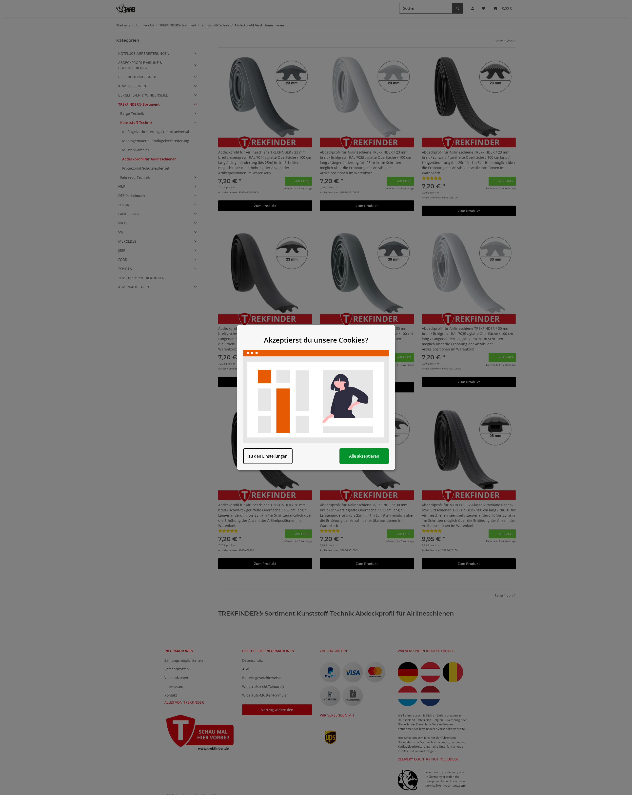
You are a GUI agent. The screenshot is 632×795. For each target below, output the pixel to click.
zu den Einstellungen (268, 456)
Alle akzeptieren (364, 456)
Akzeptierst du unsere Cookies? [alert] (316, 340)
